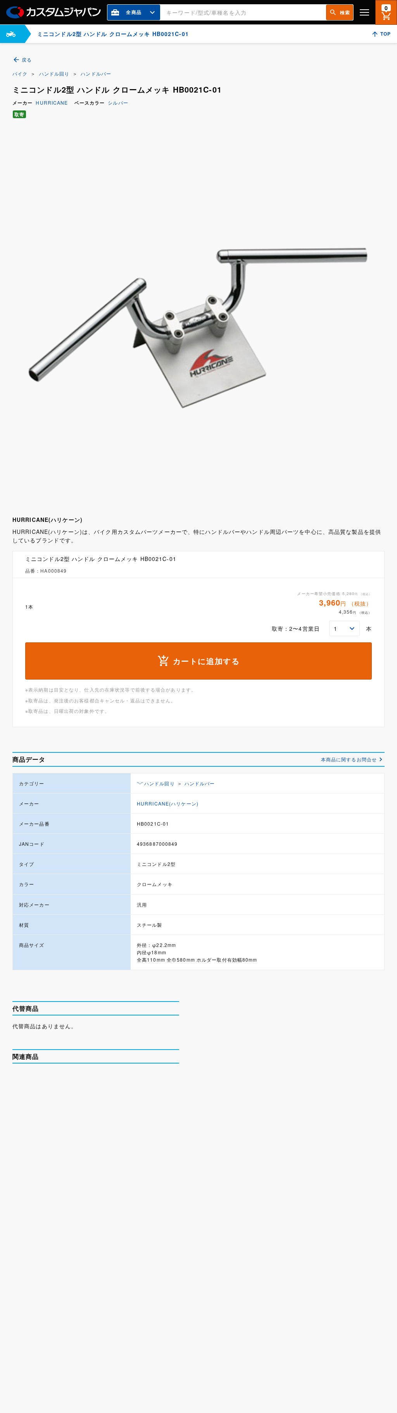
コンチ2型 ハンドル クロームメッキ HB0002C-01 (122, 1086)
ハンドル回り (54, 73)
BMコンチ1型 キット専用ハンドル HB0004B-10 (119, 1169)
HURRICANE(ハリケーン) (167, 803)
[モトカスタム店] (11, 34)
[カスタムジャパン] (53, 12)
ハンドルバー (96, 73)
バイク (20, 73)
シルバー (118, 102)
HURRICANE (52, 102)
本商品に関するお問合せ (349, 759)
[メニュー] (364, 12)
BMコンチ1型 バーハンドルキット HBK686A (119, 1335)
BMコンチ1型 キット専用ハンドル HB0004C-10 (119, 1252)
